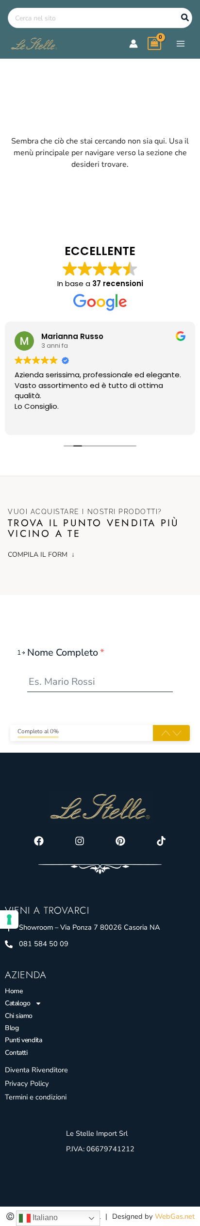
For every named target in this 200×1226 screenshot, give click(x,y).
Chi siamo (19, 1015)
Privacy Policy (27, 1083)
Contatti (16, 1052)
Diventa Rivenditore (36, 1070)
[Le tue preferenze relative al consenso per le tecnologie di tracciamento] (9, 919)
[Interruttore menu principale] (180, 43)
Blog (11, 1027)
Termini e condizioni (36, 1097)
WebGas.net (175, 1216)
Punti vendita (23, 1040)
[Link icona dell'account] (133, 43)
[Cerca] (185, 18)
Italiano (44, 1217)
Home (13, 991)
